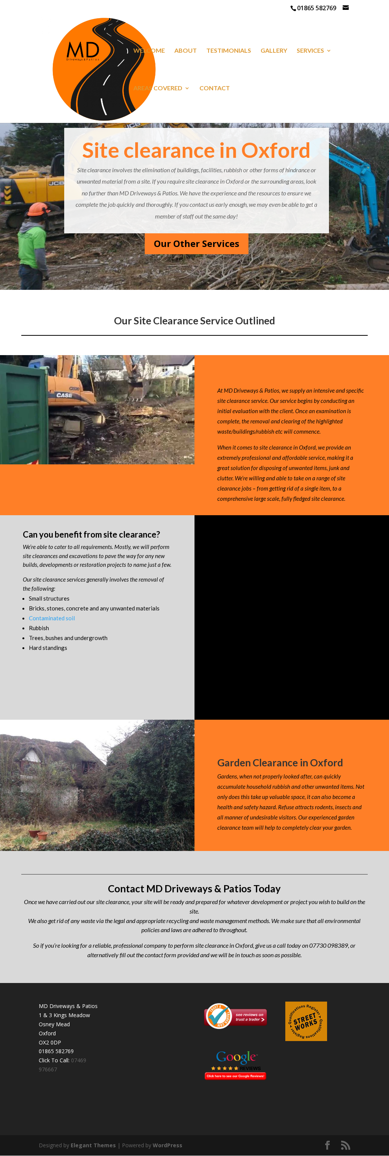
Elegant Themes (93, 1145)
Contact (214, 88)
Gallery (274, 51)
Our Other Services (196, 243)
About (185, 51)
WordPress (167, 1145)
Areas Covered (157, 88)
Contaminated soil (52, 618)
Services (310, 51)
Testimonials (228, 51)
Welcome (149, 51)
